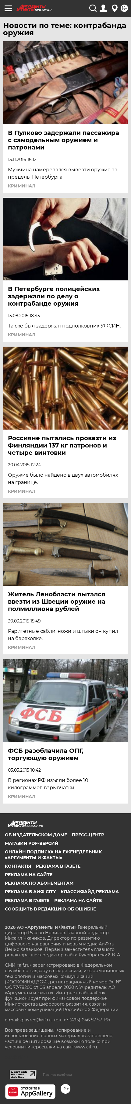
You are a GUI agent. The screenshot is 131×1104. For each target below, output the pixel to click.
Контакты (18, 866)
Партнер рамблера (57, 1074)
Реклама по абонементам (39, 883)
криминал (21, 186)
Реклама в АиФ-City (30, 891)
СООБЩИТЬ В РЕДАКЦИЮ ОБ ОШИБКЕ (50, 909)
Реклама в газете (58, 866)
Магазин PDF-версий (31, 843)
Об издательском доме (36, 835)
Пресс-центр (88, 835)
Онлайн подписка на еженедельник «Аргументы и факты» (53, 854)
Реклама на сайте (28, 874)
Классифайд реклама (90, 891)
